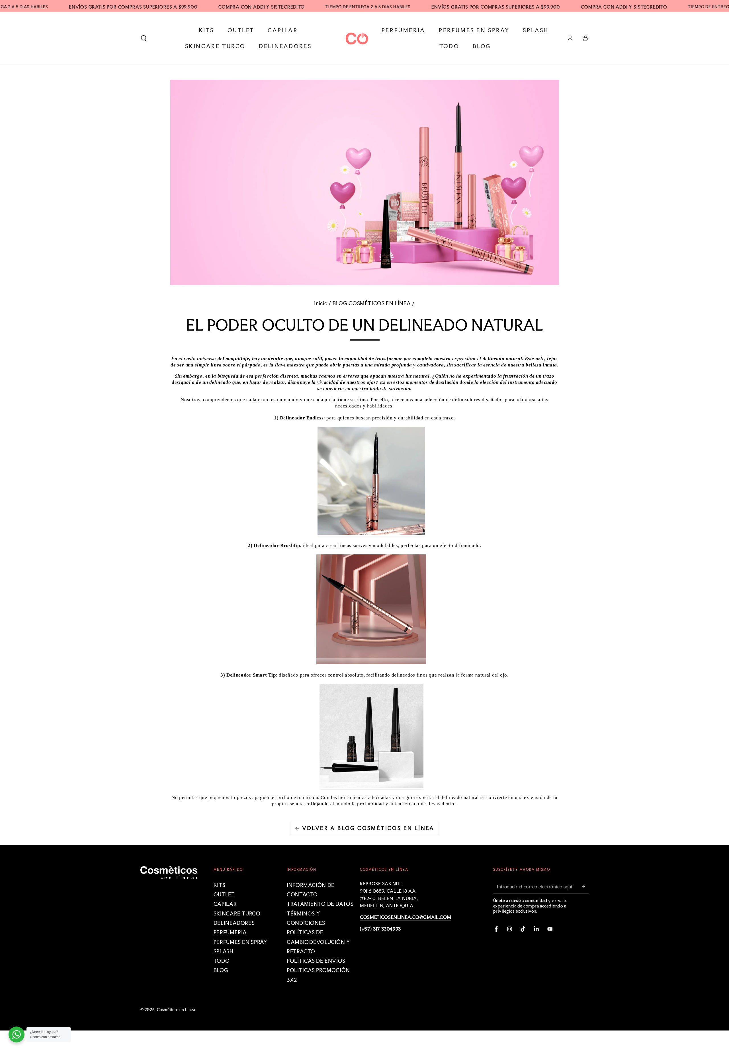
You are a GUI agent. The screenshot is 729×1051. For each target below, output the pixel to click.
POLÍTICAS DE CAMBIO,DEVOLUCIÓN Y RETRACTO (318, 941)
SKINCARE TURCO (237, 914)
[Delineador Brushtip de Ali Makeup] (371, 662)
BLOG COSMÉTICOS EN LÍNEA (372, 303)
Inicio (320, 303)
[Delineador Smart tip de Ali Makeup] (371, 786)
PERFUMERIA (230, 932)
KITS (220, 885)
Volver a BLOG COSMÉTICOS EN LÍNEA (368, 828)
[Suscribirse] (585, 886)
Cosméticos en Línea (176, 1009)
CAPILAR (225, 904)
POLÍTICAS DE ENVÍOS (316, 961)
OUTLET (224, 895)
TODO (222, 961)
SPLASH (224, 951)
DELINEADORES (234, 923)
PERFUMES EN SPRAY (240, 942)
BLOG (221, 970)
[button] (143, 38)
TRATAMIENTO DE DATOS (320, 904)
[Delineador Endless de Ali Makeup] (371, 533)
